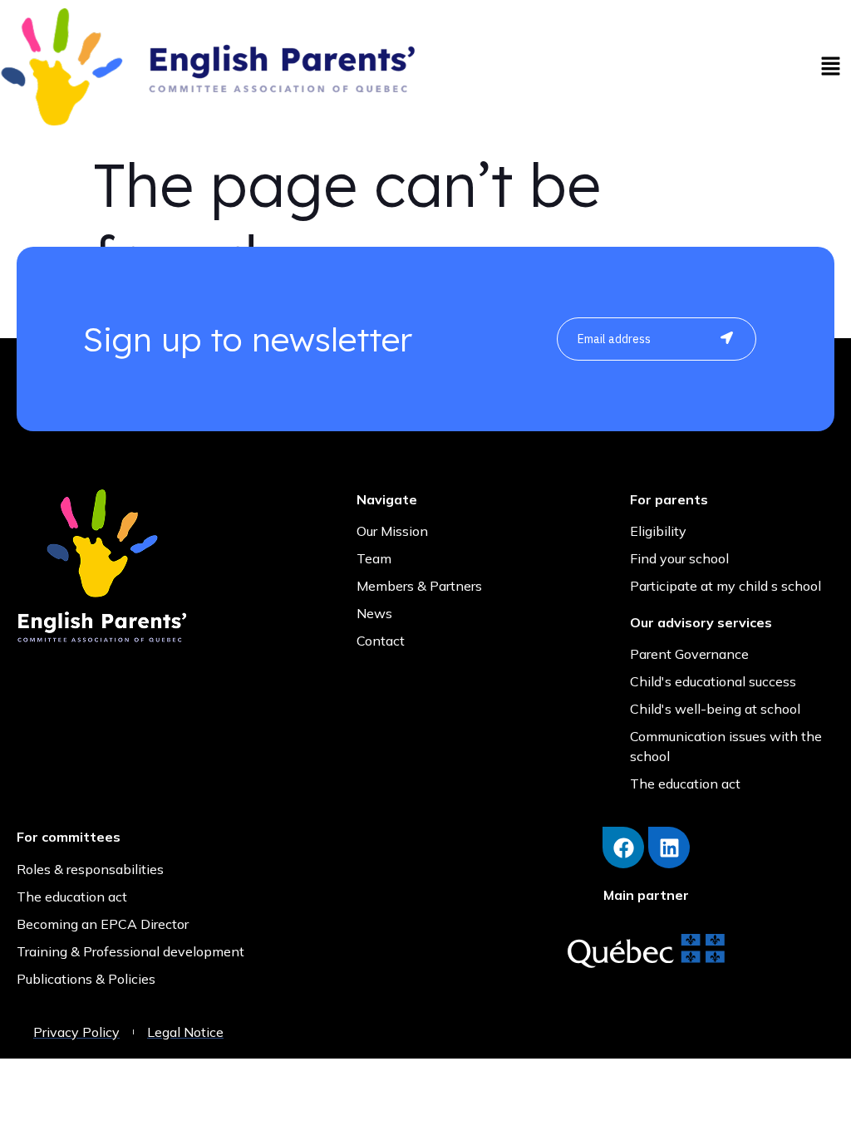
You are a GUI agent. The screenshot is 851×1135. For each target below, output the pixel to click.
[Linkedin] (669, 847)
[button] (830, 67)
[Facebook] (623, 847)
